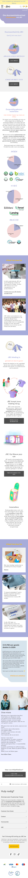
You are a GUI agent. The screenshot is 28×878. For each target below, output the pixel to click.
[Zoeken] (20, 6)
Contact (3, 816)
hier (18, 806)
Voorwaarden (5, 822)
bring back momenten (14, 420)
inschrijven (14, 846)
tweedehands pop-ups (14, 473)
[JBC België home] (7, 6)
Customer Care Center (7, 811)
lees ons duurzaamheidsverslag (14, 774)
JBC (2, 827)
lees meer (14, 60)
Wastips (6, 569)
